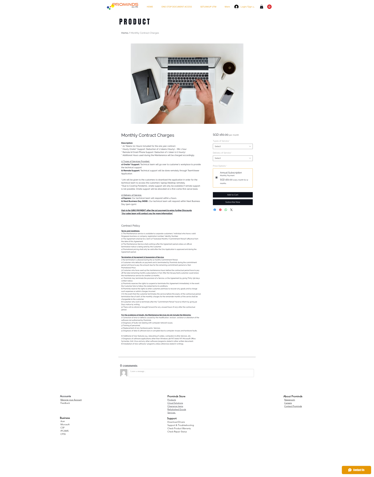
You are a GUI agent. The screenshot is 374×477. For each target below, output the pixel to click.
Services (171, 412)
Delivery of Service (222, 153)
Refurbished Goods (176, 409)
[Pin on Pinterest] (220, 210)
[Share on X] (231, 210)
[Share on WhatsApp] (226, 210)
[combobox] (233, 146)
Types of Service (221, 141)
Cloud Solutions (175, 403)
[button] (261, 6)
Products (171, 399)
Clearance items (175, 406)
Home (124, 33)
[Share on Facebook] (215, 210)
